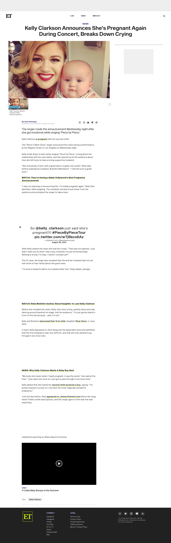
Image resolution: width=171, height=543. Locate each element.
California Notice (76, 524)
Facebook (50, 517)
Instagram (50, 519)
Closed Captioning (77, 522)
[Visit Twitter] (126, 514)
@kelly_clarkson (50, 228)
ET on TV (50, 527)
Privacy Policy (75, 519)
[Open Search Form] (164, 16)
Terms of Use (75, 517)
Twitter (49, 522)
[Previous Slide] (8, 104)
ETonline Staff (52, 532)
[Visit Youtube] (137, 514)
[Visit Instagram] (131, 514)
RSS (48, 535)
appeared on (63, 396)
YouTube (50, 524)
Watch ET (96, 16)
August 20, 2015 (59, 242)
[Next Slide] (109, 104)
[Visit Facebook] (120, 514)
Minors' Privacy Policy (78, 527)
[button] (59, 463)
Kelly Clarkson (35, 500)
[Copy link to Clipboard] (96, 123)
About (49, 529)
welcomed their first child (52, 321)
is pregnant (42, 139)
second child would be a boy (66, 384)
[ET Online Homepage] (9, 15)
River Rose (81, 321)
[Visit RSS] (143, 514)
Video (83, 16)
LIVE (72, 16)
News (86, 23)
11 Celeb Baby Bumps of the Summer (40, 490)
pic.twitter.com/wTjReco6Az (59, 237)
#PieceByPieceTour (69, 232)
